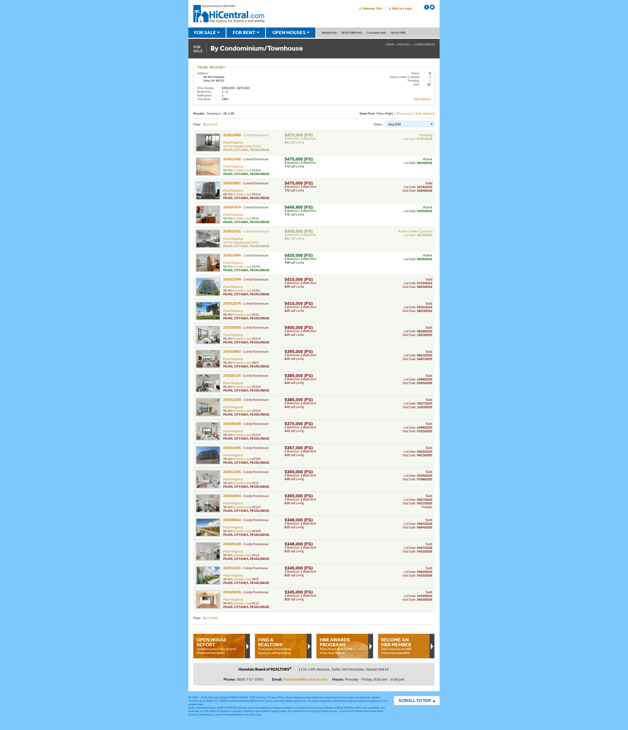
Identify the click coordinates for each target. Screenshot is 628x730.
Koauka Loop (242, 146)
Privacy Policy (276, 697)
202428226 (232, 592)
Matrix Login (402, 8)
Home (390, 44)
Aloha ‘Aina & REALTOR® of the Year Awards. (336, 646)
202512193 (232, 400)
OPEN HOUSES (289, 32)
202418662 (232, 351)
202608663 (232, 520)
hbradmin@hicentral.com (305, 679)
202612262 (232, 159)
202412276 (232, 303)
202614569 (232, 135)
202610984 (232, 255)
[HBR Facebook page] (426, 7)
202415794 (232, 279)
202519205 (232, 327)
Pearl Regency (233, 142)
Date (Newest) (425, 113)
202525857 (232, 183)
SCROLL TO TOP (415, 700)
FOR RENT (244, 32)
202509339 (232, 424)
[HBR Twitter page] (432, 7)
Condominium (424, 44)
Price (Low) (404, 113)
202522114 (232, 376)
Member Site (372, 8)
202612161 (232, 231)
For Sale (404, 44)
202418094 (232, 496)
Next (214, 124)
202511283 (232, 568)
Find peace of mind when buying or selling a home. (274, 646)
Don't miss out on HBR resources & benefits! (396, 646)
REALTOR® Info (352, 32)
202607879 (232, 207)
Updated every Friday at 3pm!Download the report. (216, 646)
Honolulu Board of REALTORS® (228, 697)
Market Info (329, 32)
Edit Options (423, 99)
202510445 (232, 448)
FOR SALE (205, 32)
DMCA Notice (258, 697)
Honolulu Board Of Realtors (229, 14)
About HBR (398, 32)
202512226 (232, 472)
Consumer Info (376, 32)
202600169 (232, 544)
